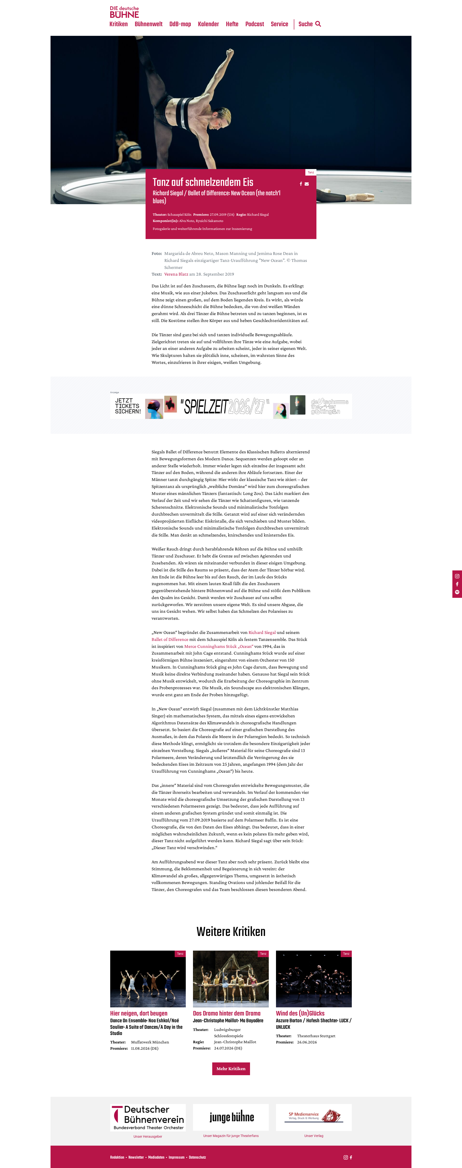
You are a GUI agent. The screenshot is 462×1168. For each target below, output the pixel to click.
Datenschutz (197, 1158)
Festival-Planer (214, 12)
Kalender (208, 24)
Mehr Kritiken (231, 1068)
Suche (306, 24)
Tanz (115, 3)
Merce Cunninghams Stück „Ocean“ (218, 646)
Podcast (254, 24)
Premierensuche (215, 3)
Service (279, 24)
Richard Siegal (262, 632)
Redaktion (117, 1158)
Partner (279, 3)
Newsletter (136, 1158)
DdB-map (180, 24)
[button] (300, 184)
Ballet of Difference (170, 639)
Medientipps (148, 12)
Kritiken (118, 24)
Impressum (177, 1158)
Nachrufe (145, 3)
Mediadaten (283, 12)
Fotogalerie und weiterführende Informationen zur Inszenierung (202, 229)
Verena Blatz (176, 274)
